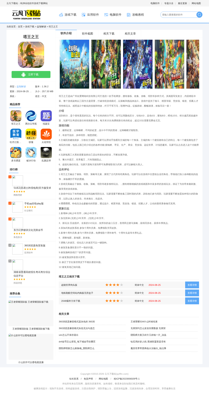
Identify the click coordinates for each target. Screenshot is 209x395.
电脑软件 (155, 3)
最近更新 (182, 3)
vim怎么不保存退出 (68, 335)
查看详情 (192, 285)
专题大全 (168, 3)
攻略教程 (138, 14)
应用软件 (93, 14)
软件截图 (87, 33)
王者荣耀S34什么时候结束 (144, 321)
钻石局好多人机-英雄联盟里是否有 (148, 341)
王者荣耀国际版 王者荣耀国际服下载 (31, 328)
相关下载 (108, 33)
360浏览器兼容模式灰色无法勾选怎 (77, 328)
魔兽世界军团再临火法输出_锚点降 (148, 348)
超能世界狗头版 (69, 285)
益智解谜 (41, 26)
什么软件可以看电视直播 (31, 362)
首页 (20, 26)
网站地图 (196, 3)
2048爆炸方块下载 (70, 301)
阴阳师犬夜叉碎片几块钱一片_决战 (148, 335)
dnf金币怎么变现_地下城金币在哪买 (77, 341)
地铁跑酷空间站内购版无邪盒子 (77, 293)
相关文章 (130, 33)
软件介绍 (66, 33)
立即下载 (33, 74)
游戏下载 (70, 14)
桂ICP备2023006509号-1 (127, 378)
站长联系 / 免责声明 (81, 378)
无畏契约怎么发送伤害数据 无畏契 (148, 328)
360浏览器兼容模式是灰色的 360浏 (77, 321)
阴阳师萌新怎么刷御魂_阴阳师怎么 (76, 348)
